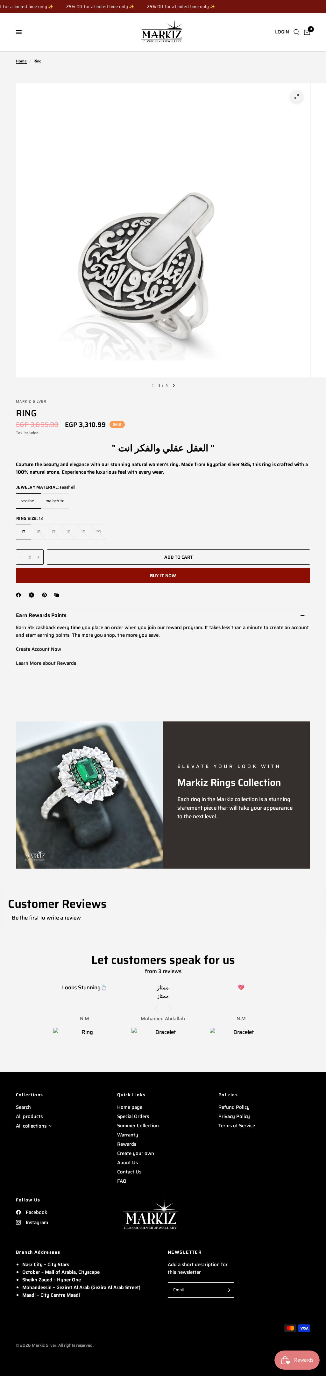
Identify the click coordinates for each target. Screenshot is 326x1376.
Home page (129, 1107)
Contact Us (129, 1172)
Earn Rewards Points (41, 615)
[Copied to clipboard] (58, 595)
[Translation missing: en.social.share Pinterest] (46, 595)
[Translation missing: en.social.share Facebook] (20, 595)
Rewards (126, 1144)
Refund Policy (234, 1107)
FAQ (121, 1181)
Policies (228, 1095)
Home (21, 61)
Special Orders (133, 1116)
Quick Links (131, 1095)
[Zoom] (297, 96)
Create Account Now (38, 649)
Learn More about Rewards (46, 663)
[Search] (296, 32)
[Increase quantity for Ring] (38, 557)
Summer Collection (138, 1125)
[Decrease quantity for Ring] (21, 557)
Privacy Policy (234, 1116)
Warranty (127, 1135)
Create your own (135, 1153)
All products (29, 1116)
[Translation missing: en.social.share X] (33, 595)
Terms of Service (236, 1125)
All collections (31, 1126)
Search (23, 1107)
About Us (127, 1162)
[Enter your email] (228, 1290)
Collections (29, 1095)
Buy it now (163, 575)
